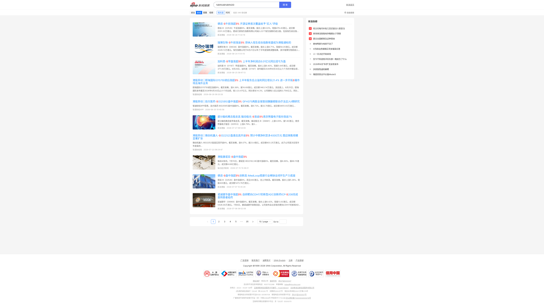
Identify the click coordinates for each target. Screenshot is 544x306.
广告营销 (244, 260)
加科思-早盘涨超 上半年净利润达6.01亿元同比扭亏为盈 (252, 61)
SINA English (279, 260)
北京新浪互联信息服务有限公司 (302, 288)
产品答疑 (300, 260)
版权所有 (273, 281)
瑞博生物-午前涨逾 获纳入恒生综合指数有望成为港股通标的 (254, 42)
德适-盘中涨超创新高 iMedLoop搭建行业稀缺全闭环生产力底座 (256, 175)
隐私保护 (256, 281)
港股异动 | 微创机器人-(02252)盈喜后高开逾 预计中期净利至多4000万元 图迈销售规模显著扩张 (245, 137)
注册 (291, 260)
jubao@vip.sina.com (292, 284)
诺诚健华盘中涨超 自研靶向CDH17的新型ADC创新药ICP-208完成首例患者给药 (258, 196)
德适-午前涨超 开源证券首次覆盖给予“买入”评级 (248, 23)
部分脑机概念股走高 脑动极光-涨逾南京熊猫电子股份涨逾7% (255, 116)
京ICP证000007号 (299, 295)
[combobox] (246, 5)
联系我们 (256, 260)
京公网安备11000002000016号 (298, 298)
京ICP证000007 (284, 281)
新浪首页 (350, 5)
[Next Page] (253, 221)
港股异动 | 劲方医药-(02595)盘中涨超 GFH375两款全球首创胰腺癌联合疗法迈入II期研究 (246, 101)
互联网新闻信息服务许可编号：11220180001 (271, 288)
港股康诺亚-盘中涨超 (232, 156)
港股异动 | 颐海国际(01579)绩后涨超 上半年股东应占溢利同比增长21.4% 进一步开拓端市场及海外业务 (246, 82)
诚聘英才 (267, 260)
